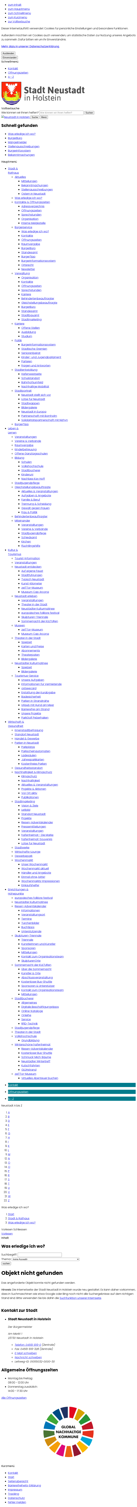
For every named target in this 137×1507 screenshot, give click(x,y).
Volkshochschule (32, 466)
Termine (26, 919)
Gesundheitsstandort (29, 768)
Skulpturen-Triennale (34, 617)
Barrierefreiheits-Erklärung (24, 1485)
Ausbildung (28, 332)
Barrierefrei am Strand (35, 709)
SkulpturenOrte (31, 961)
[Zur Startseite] (43, 104)
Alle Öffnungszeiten (14, 1398)
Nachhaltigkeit (30, 780)
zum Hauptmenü (19, 9)
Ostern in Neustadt (33, 194)
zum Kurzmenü (17, 17)
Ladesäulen (28, 755)
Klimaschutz (29, 776)
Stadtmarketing (31, 319)
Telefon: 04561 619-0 (28, 1345)
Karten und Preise (32, 646)
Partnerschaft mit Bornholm (39, 416)
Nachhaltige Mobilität (35, 386)
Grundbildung (30, 1040)
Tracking (13, 1494)
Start (11, 1214)
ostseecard (28, 688)
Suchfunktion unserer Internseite (80, 1298)
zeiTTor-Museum (32, 588)
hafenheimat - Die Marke (37, 835)
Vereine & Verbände (28, 441)
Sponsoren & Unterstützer (38, 986)
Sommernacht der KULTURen (39, 621)
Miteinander (22, 521)
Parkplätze (28, 747)
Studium (26, 336)
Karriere (26, 294)
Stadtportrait (23, 391)
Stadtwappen (30, 403)
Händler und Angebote (36, 873)
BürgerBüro (15, 138)
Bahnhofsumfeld (32, 382)
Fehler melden (17, 1502)
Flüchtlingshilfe (30, 546)
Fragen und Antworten (35, 365)
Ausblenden (8, 53)
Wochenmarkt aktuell (35, 868)
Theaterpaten (30, 655)
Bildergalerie (29, 407)
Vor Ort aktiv (29, 793)
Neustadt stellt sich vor (36, 395)
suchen (6, 1263)
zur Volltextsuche (19, 21)
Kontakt (13, 68)
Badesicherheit (31, 697)
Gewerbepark (23, 856)
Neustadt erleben (26, 596)
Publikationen (30, 797)
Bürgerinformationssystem (38, 261)
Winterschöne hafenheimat (32, 1044)
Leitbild (25, 810)
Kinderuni (27, 474)
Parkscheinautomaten (35, 751)
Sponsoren (28, 948)
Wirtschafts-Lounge (27, 852)
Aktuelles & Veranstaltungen (39, 491)
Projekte (26, 818)
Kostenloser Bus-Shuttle (36, 982)
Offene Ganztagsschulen (31, 454)
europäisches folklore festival (40, 613)
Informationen (30, 910)
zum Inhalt (14, 5)
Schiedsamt (29, 537)
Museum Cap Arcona (35, 592)
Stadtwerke (22, 847)
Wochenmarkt (24, 860)
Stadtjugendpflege (27, 483)
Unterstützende (31, 931)
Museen (20, 625)
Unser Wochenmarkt (34, 864)
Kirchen (26, 542)
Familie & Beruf (30, 500)
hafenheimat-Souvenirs (36, 839)
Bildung (19, 458)
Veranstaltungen (26, 437)
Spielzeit (26, 642)
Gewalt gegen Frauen (35, 508)
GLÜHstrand (28, 1070)
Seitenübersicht (18, 1481)
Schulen (26, 462)
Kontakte (27, 236)
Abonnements (30, 650)
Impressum (15, 1490)
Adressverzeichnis (32, 206)
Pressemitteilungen (33, 827)
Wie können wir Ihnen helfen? (20, 113)
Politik (18, 340)
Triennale (27, 940)
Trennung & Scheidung (36, 504)
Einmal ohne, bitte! (33, 877)
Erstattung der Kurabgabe (38, 692)
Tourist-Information (27, 558)
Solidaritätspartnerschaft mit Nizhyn (44, 420)
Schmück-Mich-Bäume (36, 1057)
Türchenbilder (30, 923)
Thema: (6, 1259)
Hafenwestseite (31, 374)
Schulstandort (30, 378)
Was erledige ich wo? (22, 134)
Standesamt (29, 252)
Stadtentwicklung (26, 370)
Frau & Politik (29, 512)
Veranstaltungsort (33, 915)
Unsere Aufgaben (32, 680)
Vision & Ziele (29, 806)
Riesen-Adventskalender (37, 822)
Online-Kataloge (32, 1011)
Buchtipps (27, 927)
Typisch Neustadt (32, 579)
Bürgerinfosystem (19, 151)
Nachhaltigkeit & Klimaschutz (33, 772)
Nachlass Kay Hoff (33, 479)
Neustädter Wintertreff (35, 1061)
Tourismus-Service (27, 676)
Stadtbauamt (30, 315)
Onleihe (26, 1015)
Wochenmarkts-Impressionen (40, 881)
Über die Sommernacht (36, 969)
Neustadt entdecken (28, 567)
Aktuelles (20, 177)
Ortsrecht (27, 265)
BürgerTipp (28, 257)
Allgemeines (29, 1003)
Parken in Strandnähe (35, 701)
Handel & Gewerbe (27, 739)
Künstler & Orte (31, 973)
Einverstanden (10, 57)
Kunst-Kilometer (31, 583)
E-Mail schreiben (26, 1353)
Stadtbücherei (30, 470)
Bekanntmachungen (21, 155)
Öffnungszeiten (18, 73)
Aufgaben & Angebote (36, 495)
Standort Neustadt (27, 734)
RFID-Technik (29, 1024)
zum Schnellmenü (19, 13)
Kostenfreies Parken (34, 764)
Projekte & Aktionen (33, 789)
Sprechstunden (31, 215)
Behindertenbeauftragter (37, 298)
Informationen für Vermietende (41, 684)
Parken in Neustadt (27, 743)
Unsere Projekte (31, 713)
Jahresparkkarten (32, 759)
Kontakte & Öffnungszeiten (32, 202)
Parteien (26, 361)
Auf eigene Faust (32, 571)
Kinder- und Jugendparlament (41, 357)
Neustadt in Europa (33, 412)
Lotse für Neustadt (33, 399)
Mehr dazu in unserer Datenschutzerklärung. (30, 46)
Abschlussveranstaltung (37, 977)
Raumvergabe (30, 244)
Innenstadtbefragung (29, 730)
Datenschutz (16, 1498)
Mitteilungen (29, 181)
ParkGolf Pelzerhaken (34, 718)
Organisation (29, 219)
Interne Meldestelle (33, 223)
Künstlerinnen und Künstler (38, 944)
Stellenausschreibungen (23, 146)
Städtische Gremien (34, 349)
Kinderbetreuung (26, 449)
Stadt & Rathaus (18, 1218)
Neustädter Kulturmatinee (38, 609)
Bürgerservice (23, 227)
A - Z (11, 77)
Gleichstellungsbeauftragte (39, 303)
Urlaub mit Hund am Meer (37, 705)
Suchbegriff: (9, 1255)
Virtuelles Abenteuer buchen (39, 1078)
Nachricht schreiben (28, 1357)
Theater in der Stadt (34, 604)
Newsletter (28, 269)
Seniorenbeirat (30, 353)
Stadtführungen (31, 575)
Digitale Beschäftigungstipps (40, 1007)
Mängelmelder (17, 142)
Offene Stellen (30, 328)
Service (26, 1019)
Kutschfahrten (30, 1065)
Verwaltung (22, 273)
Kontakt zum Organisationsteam (42, 956)
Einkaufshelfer (30, 885)
